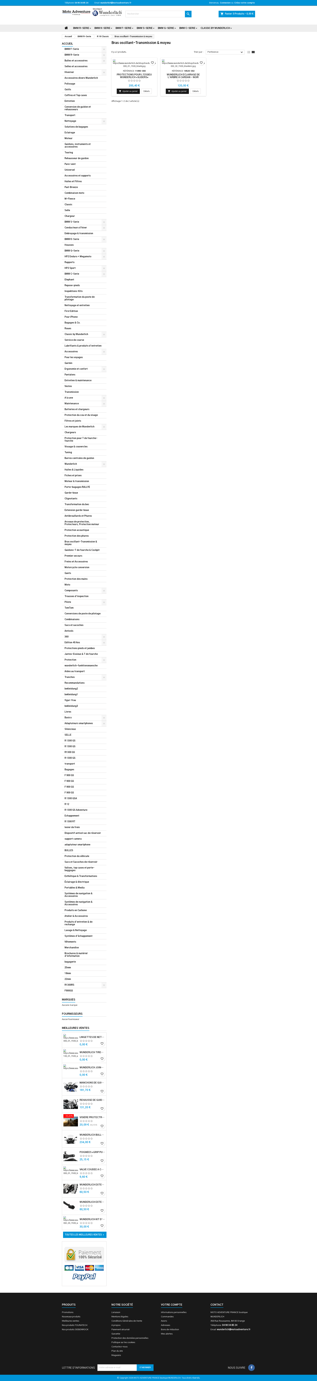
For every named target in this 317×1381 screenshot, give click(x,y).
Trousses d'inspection (76, 596)
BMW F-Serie (123, 28)
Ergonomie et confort (76, 369)
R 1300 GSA (71, 799)
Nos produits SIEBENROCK (75, 1330)
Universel (70, 170)
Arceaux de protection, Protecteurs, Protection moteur (82, 523)
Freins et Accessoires (76, 562)
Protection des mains (76, 579)
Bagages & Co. (72, 323)
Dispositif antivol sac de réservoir (83, 833)
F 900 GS (69, 775)
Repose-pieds (72, 285)
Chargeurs (70, 433)
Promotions (67, 1312)
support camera (73, 839)
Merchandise (72, 948)
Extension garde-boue (77, 510)
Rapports (69, 262)
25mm (68, 968)
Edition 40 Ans (72, 643)
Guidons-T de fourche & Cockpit (82, 550)
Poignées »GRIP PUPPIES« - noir (92, 1152)
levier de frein (72, 827)
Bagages (69, 770)
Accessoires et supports (78, 176)
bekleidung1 (71, 695)
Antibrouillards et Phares (78, 516)
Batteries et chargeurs (77, 409)
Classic (68, 205)
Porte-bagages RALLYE (77, 487)
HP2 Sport (70, 268)
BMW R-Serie (81, 28)
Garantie (115, 1334)
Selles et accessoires (76, 67)
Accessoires (71, 352)
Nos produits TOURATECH (74, 1325)
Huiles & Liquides (74, 470)
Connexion (225, 3)
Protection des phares (77, 536)
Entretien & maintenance (78, 381)
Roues (68, 329)
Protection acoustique (77, 530)
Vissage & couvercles (76, 447)
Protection (70, 660)
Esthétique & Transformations (81, 876)
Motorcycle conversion (77, 567)
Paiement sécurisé (120, 1330)
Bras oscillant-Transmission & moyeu (81, 543)
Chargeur (70, 216)
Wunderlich (71, 464)
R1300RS (69, 985)
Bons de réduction (170, 1330)
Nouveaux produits (71, 1317)
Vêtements (70, 942)
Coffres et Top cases (76, 95)
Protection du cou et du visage (81, 415)
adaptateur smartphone (77, 845)
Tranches (70, 677)
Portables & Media (75, 888)
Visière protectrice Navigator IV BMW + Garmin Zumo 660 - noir (92, 1117)
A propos (115, 1325)
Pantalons (70, 375)
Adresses (165, 1325)
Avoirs (164, 1321)
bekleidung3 (71, 706)
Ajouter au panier (128, 91)
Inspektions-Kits (74, 291)
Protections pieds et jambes (80, 648)
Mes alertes (167, 1334)
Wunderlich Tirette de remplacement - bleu (92, 1052)
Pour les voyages (74, 357)
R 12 (67, 804)
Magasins (116, 1355)
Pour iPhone (71, 317)
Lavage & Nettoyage (76, 930)
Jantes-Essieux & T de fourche (81, 654)
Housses (69, 245)
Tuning (68, 452)
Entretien (70, 101)
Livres (68, 712)
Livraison (115, 1312)
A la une (69, 398)
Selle (67, 210)
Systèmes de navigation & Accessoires (78, 895)
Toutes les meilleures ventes (85, 1234)
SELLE (68, 735)
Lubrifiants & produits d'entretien (83, 346)
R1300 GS (70, 752)
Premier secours (73, 556)
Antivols (69, 631)
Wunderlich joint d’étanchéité (92, 1067)
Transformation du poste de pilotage (80, 298)
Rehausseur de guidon (77, 158)
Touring (69, 153)
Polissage (70, 84)
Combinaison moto (74, 193)
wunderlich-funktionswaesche (81, 666)
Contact (217, 1304)
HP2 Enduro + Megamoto (78, 257)
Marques (68, 999)
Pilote (68, 602)
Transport (70, 115)
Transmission (72, 392)
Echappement (72, 816)
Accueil (67, 43)
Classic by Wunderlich (215, 28)
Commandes (167, 1317)
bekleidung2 (71, 689)
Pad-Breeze (71, 187)
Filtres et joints (73, 421)
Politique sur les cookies (123, 1342)
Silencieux (70, 729)
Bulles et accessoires (76, 61)
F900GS (69, 991)
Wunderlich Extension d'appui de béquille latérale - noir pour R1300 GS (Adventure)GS (92, 1202)
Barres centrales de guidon (79, 458)
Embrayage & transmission (79, 234)
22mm (68, 979)
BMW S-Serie (145, 28)
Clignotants (71, 499)
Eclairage (70, 133)
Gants (68, 573)
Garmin (68, 363)
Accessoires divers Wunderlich (81, 78)
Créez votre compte (244, 3)
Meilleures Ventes (75, 1028)
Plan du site (117, 1351)
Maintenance (72, 404)
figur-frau (70, 700)
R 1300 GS (70, 741)
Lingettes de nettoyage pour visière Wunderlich (92, 1037)
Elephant (69, 280)
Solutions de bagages (76, 127)
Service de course (74, 340)
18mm (68, 973)
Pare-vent (70, 164)
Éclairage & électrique (77, 882)
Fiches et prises (73, 476)
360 (67, 637)
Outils (68, 90)
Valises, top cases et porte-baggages (79, 869)
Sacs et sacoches (74, 625)
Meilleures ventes (70, 1321)
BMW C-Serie (187, 28)
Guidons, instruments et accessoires (78, 145)
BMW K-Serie (102, 28)
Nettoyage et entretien (77, 305)
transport (70, 764)
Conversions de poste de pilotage (83, 614)
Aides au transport (75, 671)
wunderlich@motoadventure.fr (115, 3)
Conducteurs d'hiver (76, 228)
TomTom (69, 608)
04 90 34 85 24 (81, 3)
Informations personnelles (173, 1312)
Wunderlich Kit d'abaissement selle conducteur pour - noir (92, 1219)
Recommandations (75, 683)
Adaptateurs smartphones (79, 723)
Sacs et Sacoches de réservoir (81, 862)
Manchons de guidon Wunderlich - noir (92, 1083)
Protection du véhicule (77, 856)
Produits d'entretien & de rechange (78, 923)
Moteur (68, 138)
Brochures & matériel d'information (76, 954)
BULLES (69, 850)
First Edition (71, 311)
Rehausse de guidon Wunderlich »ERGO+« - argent (92, 1100)
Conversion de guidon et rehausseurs (78, 108)
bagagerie (70, 962)
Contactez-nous (119, 1347)
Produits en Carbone (76, 910)
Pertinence (226, 52)
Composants (71, 591)
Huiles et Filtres (73, 182)
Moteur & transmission (77, 481)
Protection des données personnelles (129, 1338)
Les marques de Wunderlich (79, 427)
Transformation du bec (77, 504)
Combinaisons (72, 619)
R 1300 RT (70, 822)
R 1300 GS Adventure (76, 810)
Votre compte (171, 1304)
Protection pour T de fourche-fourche (81, 439)
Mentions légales (119, 1317)
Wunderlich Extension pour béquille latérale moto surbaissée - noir (92, 1185)
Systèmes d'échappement (78, 936)
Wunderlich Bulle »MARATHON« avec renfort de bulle (92, 1135)
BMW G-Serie (166, 28)
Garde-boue (71, 493)
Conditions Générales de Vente (126, 1321)
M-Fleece (70, 199)
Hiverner (69, 72)
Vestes (68, 386)
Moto (67, 585)
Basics (68, 718)
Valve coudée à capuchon (92, 1169)
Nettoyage (70, 121)
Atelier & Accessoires (76, 916)
